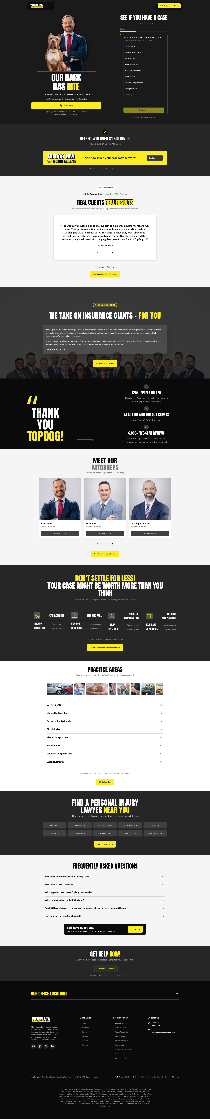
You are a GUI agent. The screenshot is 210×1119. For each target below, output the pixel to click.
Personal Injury (121, 1023)
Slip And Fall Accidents (123, 1049)
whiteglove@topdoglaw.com (163, 1033)
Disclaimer (166, 1077)
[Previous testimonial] (97, 253)
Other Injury (129, 95)
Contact (85, 1045)
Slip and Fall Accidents (58, 713)
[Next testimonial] (112, 253)
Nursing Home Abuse (133, 70)
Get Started (153, 158)
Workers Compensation (134, 83)
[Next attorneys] (112, 544)
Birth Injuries (130, 58)
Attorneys (86, 1028)
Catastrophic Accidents (59, 721)
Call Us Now (107, 782)
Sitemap (175, 1077)
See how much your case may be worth (105, 648)
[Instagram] (33, 1046)
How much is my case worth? (59, 884)
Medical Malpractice (132, 64)
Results (85, 1032)
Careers (85, 1041)
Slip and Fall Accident (133, 52)
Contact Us (135, 929)
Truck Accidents (121, 1032)
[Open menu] (49, 6)
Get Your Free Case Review (105, 554)
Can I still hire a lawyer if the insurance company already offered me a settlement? (86, 908)
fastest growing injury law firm (74, 330)
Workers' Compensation (59, 753)
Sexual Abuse (130, 76)
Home (84, 1023)
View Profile (58, 533)
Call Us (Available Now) (170, 6)
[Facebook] (39, 1046)
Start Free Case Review (105, 363)
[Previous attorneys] (97, 544)
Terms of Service (153, 1077)
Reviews (85, 1036)
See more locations (105, 844)
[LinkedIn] (52, 1046)
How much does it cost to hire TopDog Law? (67, 876)
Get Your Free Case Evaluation (105, 274)
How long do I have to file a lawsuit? (63, 916)
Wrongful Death (131, 89)
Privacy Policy (138, 1077)
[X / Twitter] (46, 1046)
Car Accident (130, 46)
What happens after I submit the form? (64, 900)
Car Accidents (54, 704)
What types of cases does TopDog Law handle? (69, 892)
